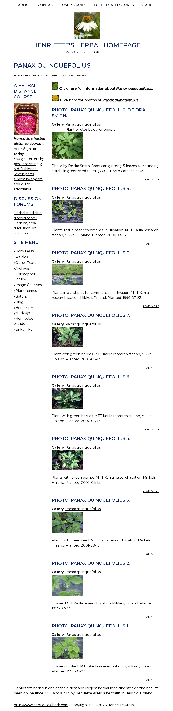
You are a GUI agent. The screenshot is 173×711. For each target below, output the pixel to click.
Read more (151, 179)
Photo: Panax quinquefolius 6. (91, 376)
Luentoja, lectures (114, 5)
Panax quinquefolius (83, 124)
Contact (46, 5)
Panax (81, 75)
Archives (22, 268)
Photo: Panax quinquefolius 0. (91, 252)
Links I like (23, 329)
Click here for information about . (105, 89)
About (24, 5)
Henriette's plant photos (44, 75)
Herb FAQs (24, 251)
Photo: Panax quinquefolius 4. (91, 188)
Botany (21, 296)
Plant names (26, 291)
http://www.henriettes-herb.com (41, 705)
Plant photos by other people (90, 129)
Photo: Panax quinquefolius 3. (91, 500)
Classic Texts (25, 263)
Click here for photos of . (99, 100)
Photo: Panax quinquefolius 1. (90, 625)
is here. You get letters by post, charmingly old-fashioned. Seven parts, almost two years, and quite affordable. (29, 164)
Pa (73, 75)
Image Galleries (28, 285)
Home (18, 75)
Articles (21, 257)
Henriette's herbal (29, 688)
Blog (19, 302)
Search (148, 5)
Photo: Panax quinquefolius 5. (91, 438)
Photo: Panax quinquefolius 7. (91, 315)
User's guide (74, 5)
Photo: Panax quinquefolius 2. (91, 563)
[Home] (86, 26)
